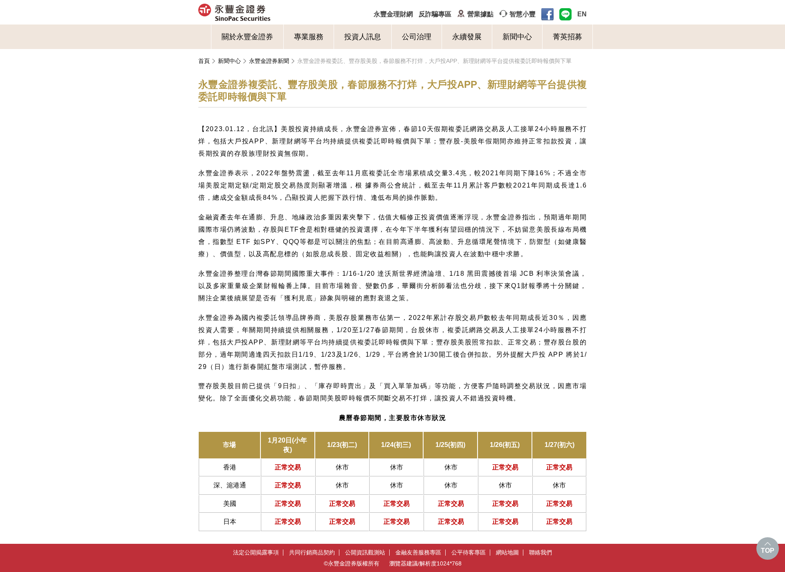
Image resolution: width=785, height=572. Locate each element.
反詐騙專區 (435, 14)
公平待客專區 (468, 553)
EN (582, 14)
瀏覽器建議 (403, 563)
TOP (767, 550)
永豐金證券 (266, 12)
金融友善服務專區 (418, 553)
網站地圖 (507, 553)
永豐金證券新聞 (269, 61)
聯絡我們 (540, 553)
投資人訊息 (362, 37)
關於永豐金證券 (247, 37)
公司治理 (416, 37)
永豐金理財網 (393, 14)
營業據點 (480, 14)
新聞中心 (517, 37)
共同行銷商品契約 (312, 553)
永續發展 (467, 37)
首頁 (204, 61)
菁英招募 (567, 37)
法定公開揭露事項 (256, 553)
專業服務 (308, 37)
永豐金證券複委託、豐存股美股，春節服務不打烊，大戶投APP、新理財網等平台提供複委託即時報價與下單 (434, 61)
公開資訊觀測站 (365, 553)
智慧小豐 (522, 14)
